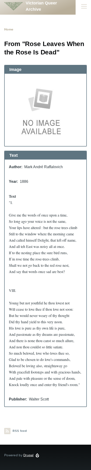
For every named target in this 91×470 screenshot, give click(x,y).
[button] (45, 110)
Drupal (28, 455)
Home (8, 29)
